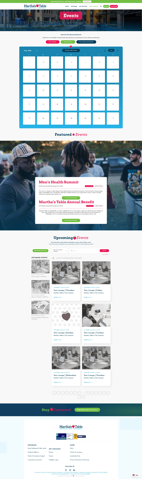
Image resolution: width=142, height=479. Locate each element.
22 (85, 104)
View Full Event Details (71, 197)
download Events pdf (40, 250)
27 (57, 118)
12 (43, 90)
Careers (51, 456)
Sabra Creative (80, 476)
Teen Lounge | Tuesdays (94, 333)
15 (85, 90)
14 (71, 90)
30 (71, 62)
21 (71, 104)
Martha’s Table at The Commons (63, 293)
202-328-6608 (74, 472)
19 (43, 104)
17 (113, 90)
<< (54, 392)
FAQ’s (72, 448)
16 (99, 90)
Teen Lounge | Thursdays (64, 290)
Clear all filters (105, 254)
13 (57, 90)
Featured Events (68, 41)
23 (99, 104)
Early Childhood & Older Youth (37, 448)
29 (57, 62)
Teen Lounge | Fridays (93, 290)
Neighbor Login (53, 460)
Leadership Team (75, 456)
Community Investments (35, 460)
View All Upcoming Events (86, 41)
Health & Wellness (33, 452)
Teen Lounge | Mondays (63, 333)
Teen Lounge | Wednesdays (65, 375)
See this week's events (71, 50)
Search (104, 250)
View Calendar (53, 41)
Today (111, 50)
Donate (51, 452)
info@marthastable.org (85, 472)
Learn (57, 297)
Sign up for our (87, 409)
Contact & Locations (76, 452)
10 (87, 392)
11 (91, 392)
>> (83, 396)
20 (57, 104)
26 (43, 118)
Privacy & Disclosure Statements (79, 460)
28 (43, 62)
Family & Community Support (36, 456)
